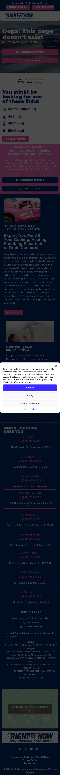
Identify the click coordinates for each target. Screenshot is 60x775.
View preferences (30, 403)
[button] (55, 366)
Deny (30, 395)
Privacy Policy (30, 409)
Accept (30, 387)
